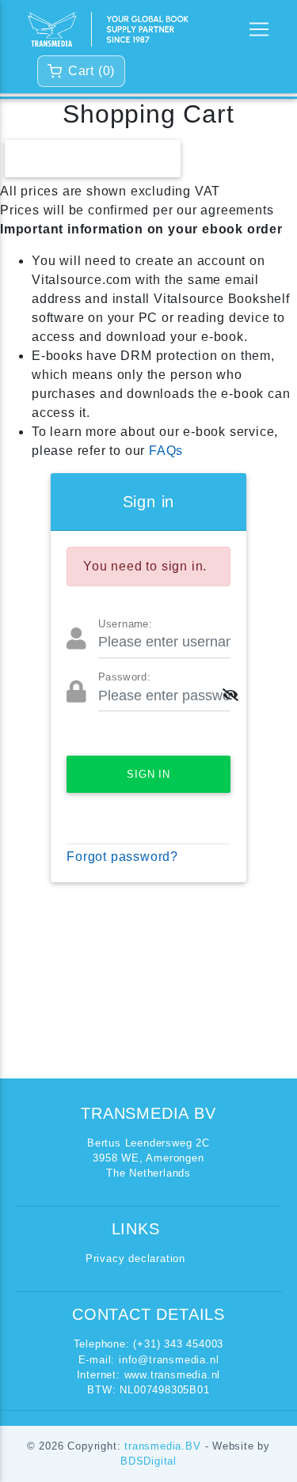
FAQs (166, 450)
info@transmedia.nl (169, 1360)
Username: (125, 624)
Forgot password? (122, 856)
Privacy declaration (135, 1258)
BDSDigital (148, 1461)
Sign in (148, 774)
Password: (124, 677)
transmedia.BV (164, 1446)
